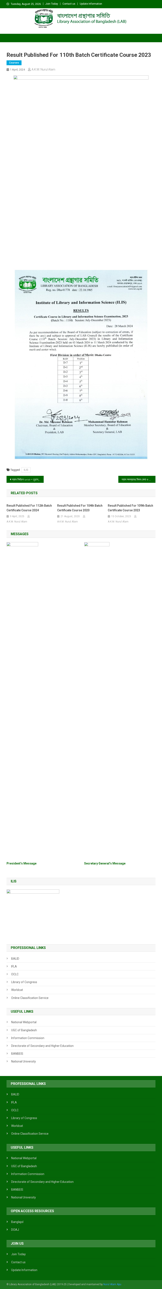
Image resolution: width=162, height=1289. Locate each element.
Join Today (51, 3)
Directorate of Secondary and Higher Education (42, 1045)
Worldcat (17, 990)
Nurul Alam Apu (112, 1284)
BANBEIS (17, 1053)
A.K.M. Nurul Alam (43, 69)
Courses (14, 62)
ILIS (26, 469)
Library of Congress (24, 982)
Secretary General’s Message (105, 863)
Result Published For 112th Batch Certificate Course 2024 (29, 508)
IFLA (14, 966)
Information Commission (27, 1038)
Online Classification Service (30, 998)
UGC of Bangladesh (24, 1030)
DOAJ (15, 1229)
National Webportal (23, 1022)
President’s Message (21, 863)
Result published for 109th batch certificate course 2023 (130, 508)
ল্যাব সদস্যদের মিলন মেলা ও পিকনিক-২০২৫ (139, 479)
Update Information (91, 3)
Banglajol (17, 1222)
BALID (15, 958)
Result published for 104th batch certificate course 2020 (80, 508)
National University (23, 1061)
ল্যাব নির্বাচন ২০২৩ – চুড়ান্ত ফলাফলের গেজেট (28, 479)
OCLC (15, 974)
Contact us (68, 3)
